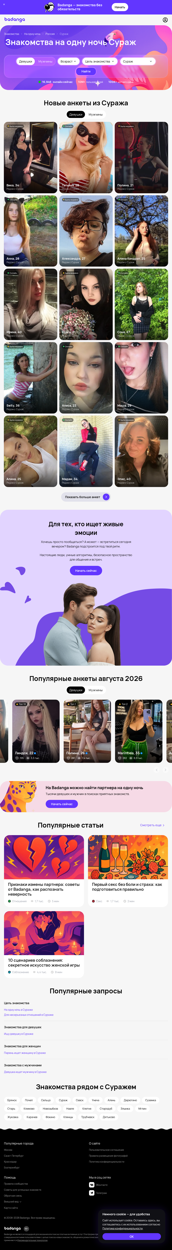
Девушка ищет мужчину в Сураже (25, 1072)
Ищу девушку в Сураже (18, 1034)
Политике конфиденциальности (122, 1228)
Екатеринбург (12, 1167)
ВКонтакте (102, 1184)
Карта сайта (11, 1207)
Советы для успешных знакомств (22, 1189)
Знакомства (11, 34)
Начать (120, 7)
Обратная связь (13, 1195)
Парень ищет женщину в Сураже (25, 1053)
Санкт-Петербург (14, 1155)
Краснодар (10, 1161)
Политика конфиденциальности (106, 1161)
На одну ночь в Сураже (18, 1010)
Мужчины (45, 61)
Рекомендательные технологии (32, 1240)
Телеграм (101, 1193)
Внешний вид (11, 1201)
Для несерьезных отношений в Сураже (28, 1015)
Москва (8, 1149)
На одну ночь (32, 34)
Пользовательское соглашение (106, 1149)
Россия (50, 34)
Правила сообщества (16, 1183)
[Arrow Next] (166, 770)
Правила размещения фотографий (108, 1155)
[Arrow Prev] (157, 770)
